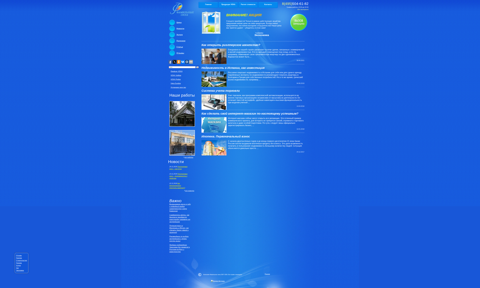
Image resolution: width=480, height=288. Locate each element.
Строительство (21, 260)
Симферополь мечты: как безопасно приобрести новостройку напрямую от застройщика (179, 218)
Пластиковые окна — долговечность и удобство (178, 176)
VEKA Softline (176, 75)
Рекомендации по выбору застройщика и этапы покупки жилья (179, 239)
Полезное (180, 41)
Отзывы (180, 53)
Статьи (179, 47)
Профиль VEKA (176, 71)
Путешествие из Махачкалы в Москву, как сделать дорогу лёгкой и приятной (179, 229)
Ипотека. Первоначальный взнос (226, 136)
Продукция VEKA (228, 4)
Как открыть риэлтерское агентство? (231, 45)
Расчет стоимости (248, 4)
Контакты (268, 4)
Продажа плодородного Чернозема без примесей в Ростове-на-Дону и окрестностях (179, 248)
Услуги (179, 35)
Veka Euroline (176, 83)
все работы (189, 157)
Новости (180, 28)
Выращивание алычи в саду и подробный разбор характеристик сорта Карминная (180, 207)
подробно (259, 33)
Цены (179, 22)
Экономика (20, 270)
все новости (189, 191)
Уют (17, 268)
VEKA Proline (176, 79)
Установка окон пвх (178, 87)
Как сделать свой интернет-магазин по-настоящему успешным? (250, 113)
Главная (208, 4)
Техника (19, 263)
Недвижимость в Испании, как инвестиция (233, 67)
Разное (267, 274)
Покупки (19, 258)
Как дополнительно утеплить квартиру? (177, 186)
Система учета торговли (221, 90)
